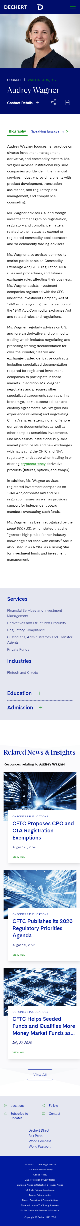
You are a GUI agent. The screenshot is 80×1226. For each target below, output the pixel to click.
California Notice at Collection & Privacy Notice (40, 1184)
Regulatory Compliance (26, 630)
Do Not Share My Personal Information (40, 1210)
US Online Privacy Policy (40, 1169)
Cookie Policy (40, 1174)
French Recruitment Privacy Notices (40, 1200)
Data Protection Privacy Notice (40, 1179)
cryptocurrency (33, 464)
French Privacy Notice (40, 1195)
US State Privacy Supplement (40, 1190)
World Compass (40, 1141)
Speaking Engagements (50, 131)
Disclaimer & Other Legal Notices (40, 1164)
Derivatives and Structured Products (36, 623)
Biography (17, 131)
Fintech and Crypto (22, 672)
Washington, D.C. (42, 80)
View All (18, 856)
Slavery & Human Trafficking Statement (40, 1205)
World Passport (40, 1146)
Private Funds (18, 649)
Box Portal (36, 1136)
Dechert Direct (39, 1130)
